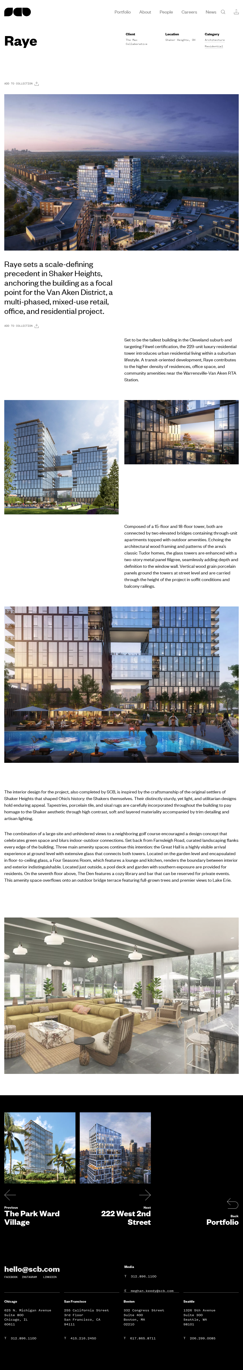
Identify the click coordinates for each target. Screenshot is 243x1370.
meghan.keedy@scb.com (152, 1291)
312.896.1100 (143, 1276)
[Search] (223, 11)
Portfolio (222, 1221)
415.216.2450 (83, 1338)
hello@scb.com (32, 1268)
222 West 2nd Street (126, 1217)
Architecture (215, 40)
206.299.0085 (202, 1338)
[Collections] (236, 11)
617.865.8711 (143, 1338)
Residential (214, 46)
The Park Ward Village (32, 1217)
